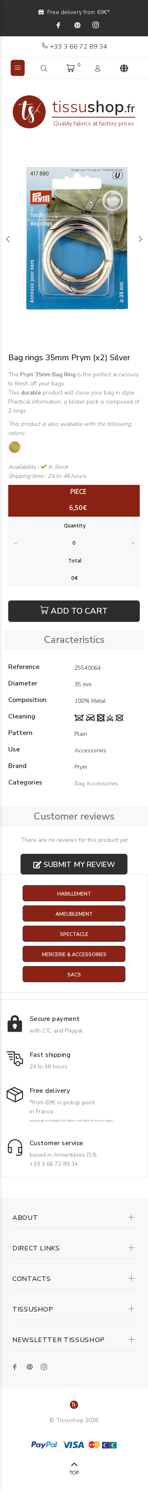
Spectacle (74, 934)
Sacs (74, 974)
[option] (74, 239)
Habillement (74, 894)
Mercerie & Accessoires (74, 954)
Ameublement (74, 914)
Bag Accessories (96, 783)
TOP (74, 1473)
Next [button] (140, 239)
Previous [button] (8, 239)
